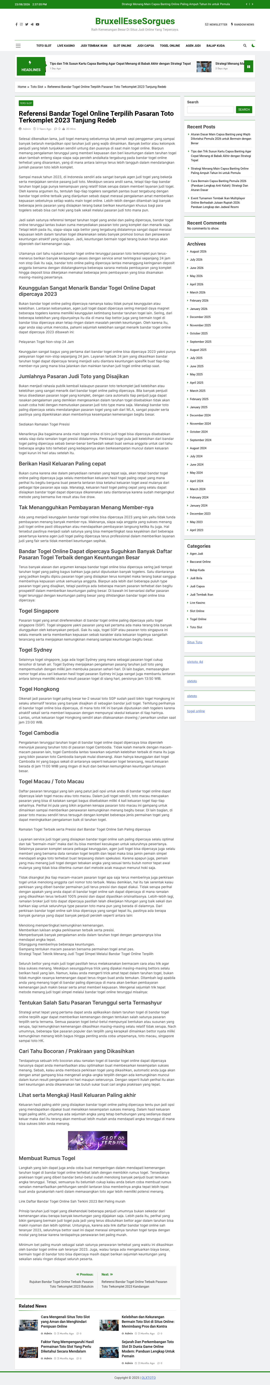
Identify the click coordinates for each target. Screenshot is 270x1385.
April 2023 (196, 530)
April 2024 (196, 481)
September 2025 (200, 342)
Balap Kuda (216, 45)
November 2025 (200, 325)
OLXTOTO (149, 1378)
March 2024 (197, 489)
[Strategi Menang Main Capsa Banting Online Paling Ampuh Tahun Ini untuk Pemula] (168, 68)
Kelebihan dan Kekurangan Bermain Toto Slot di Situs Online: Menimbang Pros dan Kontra (148, 1321)
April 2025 (196, 382)
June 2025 (196, 366)
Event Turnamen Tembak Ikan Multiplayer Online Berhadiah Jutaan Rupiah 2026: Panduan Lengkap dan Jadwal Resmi (218, 203)
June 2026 (196, 268)
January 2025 (198, 407)
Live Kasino (66, 45)
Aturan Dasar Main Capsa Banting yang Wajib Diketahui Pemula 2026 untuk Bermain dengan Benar (221, 139)
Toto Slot (43, 45)
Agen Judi (193, 45)
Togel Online (170, 45)
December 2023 (200, 513)
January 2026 (198, 309)
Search (192, 102)
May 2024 (196, 473)
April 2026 (196, 284)
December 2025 (200, 317)
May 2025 (196, 374)
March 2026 (197, 292)
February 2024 (199, 497)
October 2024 (199, 432)
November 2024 (200, 423)
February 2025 (199, 399)
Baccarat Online (200, 562)
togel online (196, 711)
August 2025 (198, 350)
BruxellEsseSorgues (135, 21)
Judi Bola (196, 578)
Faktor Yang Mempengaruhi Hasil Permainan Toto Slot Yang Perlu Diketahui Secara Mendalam (67, 1346)
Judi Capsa (145, 45)
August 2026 (198, 251)
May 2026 (196, 276)
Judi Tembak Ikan (94, 45)
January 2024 (198, 505)
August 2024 (198, 448)
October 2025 (199, 333)
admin (27, 129)
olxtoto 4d (195, 662)
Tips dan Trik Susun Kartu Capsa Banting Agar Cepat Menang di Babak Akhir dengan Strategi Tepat (85, 64)
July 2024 (196, 456)
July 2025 (196, 358)
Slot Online (122, 45)
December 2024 (200, 415)
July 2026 (196, 259)
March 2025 (197, 391)
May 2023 (196, 522)
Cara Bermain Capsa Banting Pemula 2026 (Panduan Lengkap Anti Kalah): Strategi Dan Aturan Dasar (164, 4)
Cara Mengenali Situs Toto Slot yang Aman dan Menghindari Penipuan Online (65, 1321)
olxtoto (192, 681)
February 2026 (199, 300)
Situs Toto (194, 642)
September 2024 (200, 440)
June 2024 (196, 464)
